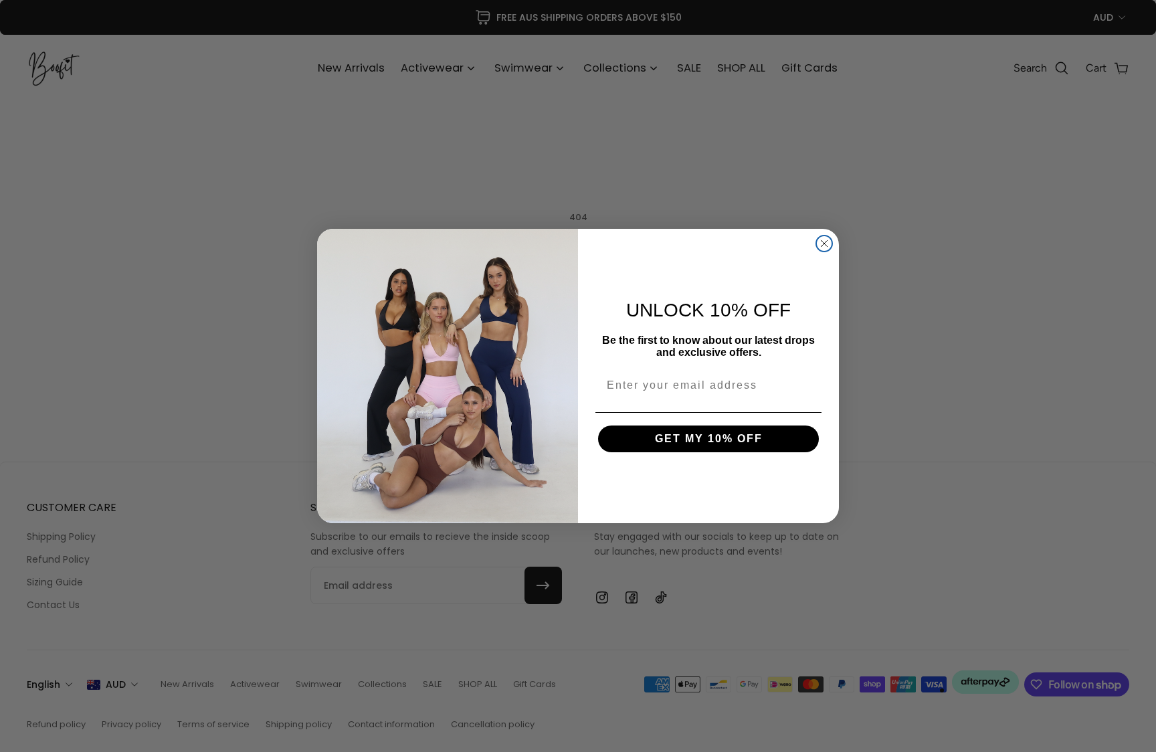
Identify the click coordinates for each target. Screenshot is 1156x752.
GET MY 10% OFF (709, 438)
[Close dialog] (824, 244)
